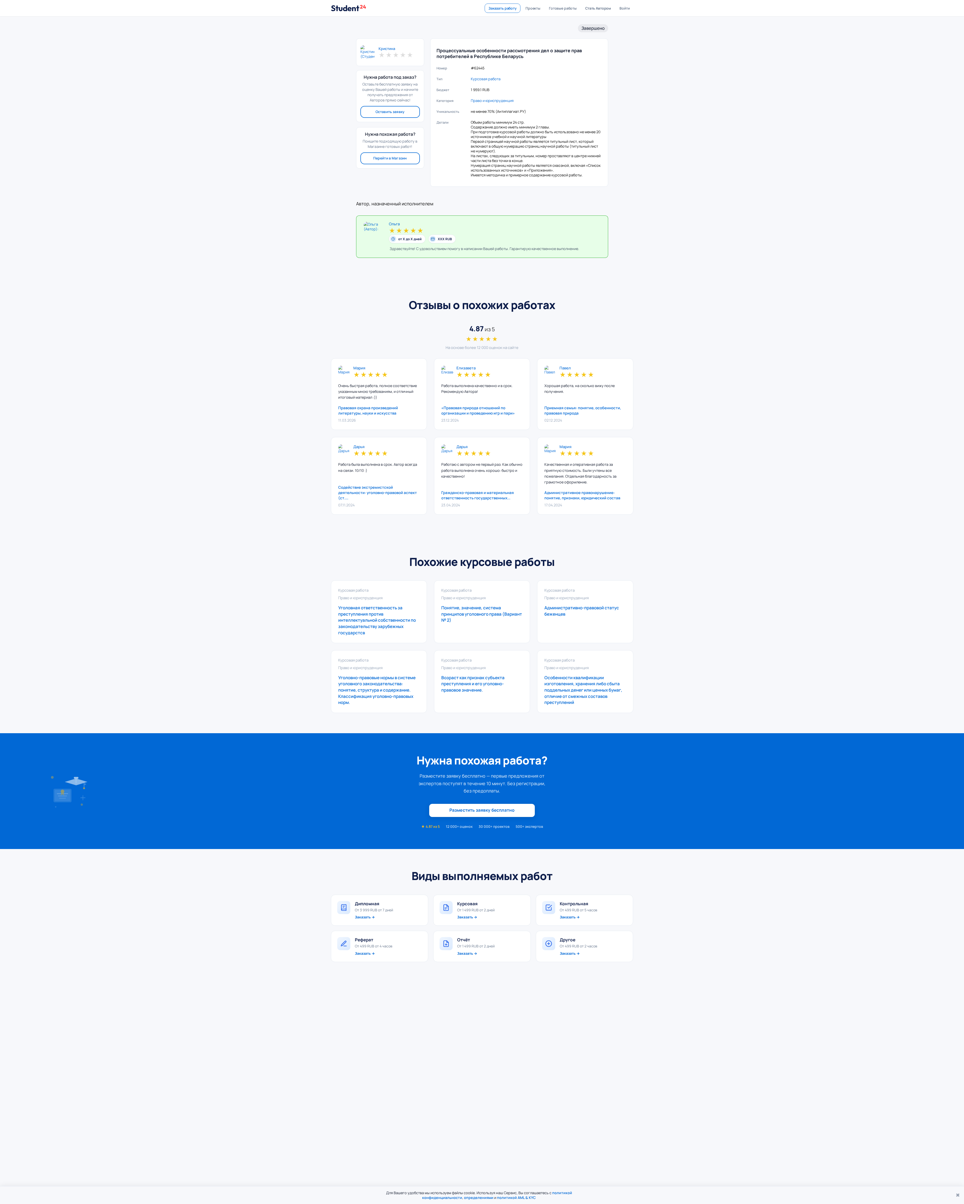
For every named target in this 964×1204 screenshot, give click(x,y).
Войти (624, 8)
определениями (478, 1197)
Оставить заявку (390, 111)
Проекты (532, 8)
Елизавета (466, 368)
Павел (565, 368)
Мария (359, 368)
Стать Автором (598, 8)
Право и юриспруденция (492, 100)
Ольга (394, 224)
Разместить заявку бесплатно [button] (482, 810)
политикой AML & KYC (516, 1197)
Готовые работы (563, 8)
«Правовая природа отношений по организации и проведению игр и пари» (478, 410)
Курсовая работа (486, 78)
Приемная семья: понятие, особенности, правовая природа (582, 410)
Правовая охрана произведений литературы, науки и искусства (368, 410)
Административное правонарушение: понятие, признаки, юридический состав (582, 495)
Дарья (358, 447)
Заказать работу (502, 8)
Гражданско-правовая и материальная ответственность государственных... (477, 495)
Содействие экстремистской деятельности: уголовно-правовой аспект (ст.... (377, 493)
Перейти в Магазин (390, 158)
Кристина (387, 48)
